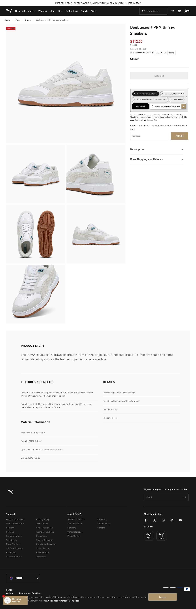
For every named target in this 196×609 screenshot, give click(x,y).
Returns (10, 531)
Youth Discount (43, 548)
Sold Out (159, 75)
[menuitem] (25, 11)
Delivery (10, 527)
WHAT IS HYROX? (75, 519)
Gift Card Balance (14, 548)
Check (179, 136)
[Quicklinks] (187, 11)
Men (17, 20)
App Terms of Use (44, 527)
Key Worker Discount (46, 544)
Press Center (73, 536)
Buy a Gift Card (13, 544)
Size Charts (11, 540)
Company (71, 527)
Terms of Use (42, 523)
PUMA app (11, 552)
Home (7, 20)
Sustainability (103, 523)
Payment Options (14, 536)
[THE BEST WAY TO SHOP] (148, 536)
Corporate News (75, 531)
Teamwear (41, 556)
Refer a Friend (42, 552)
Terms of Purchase (45, 531)
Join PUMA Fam (74, 523)
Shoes (28, 20)
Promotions (41, 536)
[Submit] (143, 11)
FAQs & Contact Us (15, 519)
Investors (101, 519)
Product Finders (14, 556)
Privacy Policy (152, 120)
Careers (101, 527)
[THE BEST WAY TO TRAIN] (161, 536)
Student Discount (44, 540)
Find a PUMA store (15, 523)
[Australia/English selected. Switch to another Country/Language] (23, 578)
